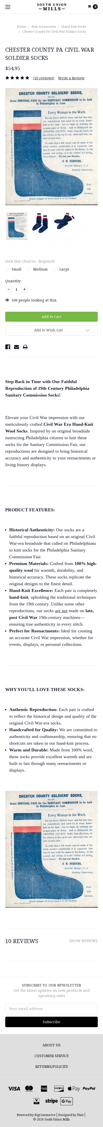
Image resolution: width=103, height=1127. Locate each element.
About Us (51, 1045)
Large (64, 269)
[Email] (16, 346)
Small (17, 269)
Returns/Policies (51, 1066)
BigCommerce (45, 1115)
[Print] (25, 346)
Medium (40, 269)
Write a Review (71, 78)
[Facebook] (7, 346)
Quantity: (13, 281)
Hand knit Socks (74, 26)
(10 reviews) (43, 78)
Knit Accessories (44, 26)
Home (21, 26)
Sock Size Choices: (30, 261)
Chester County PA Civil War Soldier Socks (54, 31)
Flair (80, 1115)
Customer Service (51, 1055)
